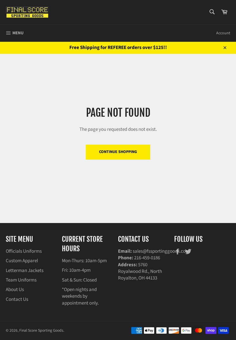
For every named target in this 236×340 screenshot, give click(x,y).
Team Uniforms (21, 280)
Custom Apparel (22, 260)
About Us (15, 289)
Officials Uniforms (24, 251)
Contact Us (17, 299)
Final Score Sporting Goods (41, 330)
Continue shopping (118, 152)
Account (223, 33)
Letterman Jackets (24, 270)
